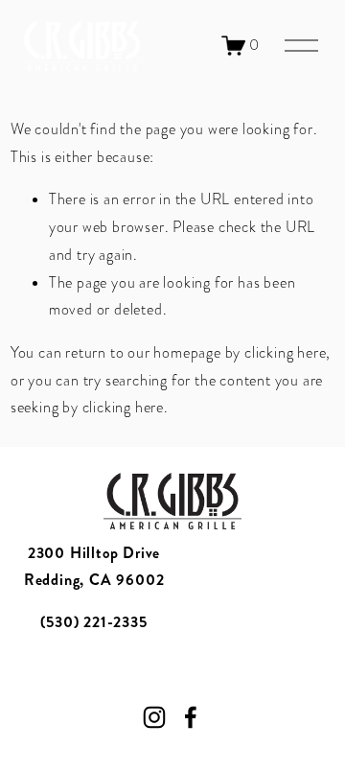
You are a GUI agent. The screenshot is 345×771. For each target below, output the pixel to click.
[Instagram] (154, 717)
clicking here (285, 352)
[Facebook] (190, 717)
